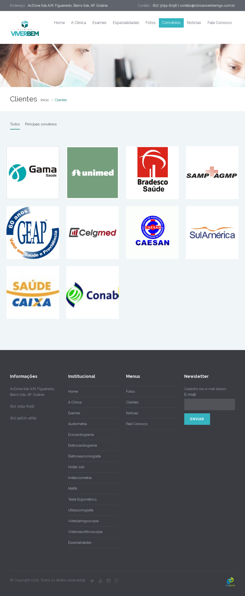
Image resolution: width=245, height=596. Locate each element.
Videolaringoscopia (83, 521)
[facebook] (84, 580)
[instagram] (108, 580)
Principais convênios (41, 124)
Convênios (171, 22)
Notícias (194, 22)
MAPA (72, 489)
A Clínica (78, 22)
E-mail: (190, 394)
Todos (15, 124)
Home (59, 22)
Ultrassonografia (80, 510)
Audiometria (77, 424)
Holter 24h (76, 467)
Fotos (150, 22)
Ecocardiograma (81, 435)
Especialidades (126, 22)
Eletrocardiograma (82, 445)
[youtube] (100, 580)
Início (45, 100)
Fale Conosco (219, 22)
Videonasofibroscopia (85, 532)
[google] (116, 580)
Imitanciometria (80, 478)
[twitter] (92, 580)
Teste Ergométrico (82, 499)
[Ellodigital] (230, 582)
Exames (99, 22)
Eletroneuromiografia (84, 456)
